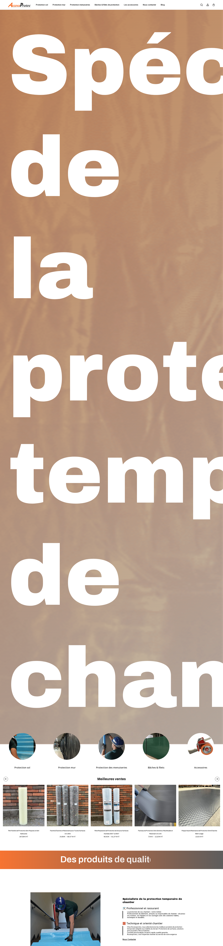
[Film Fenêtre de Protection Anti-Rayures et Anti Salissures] (23, 805)
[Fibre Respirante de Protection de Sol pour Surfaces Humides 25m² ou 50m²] (111, 805)
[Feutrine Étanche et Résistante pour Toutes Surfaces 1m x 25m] (67, 805)
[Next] (217, 779)
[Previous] (5, 779)
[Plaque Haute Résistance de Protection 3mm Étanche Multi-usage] (199, 805)
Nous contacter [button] (129, 939)
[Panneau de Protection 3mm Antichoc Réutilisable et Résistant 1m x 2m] (155, 805)
